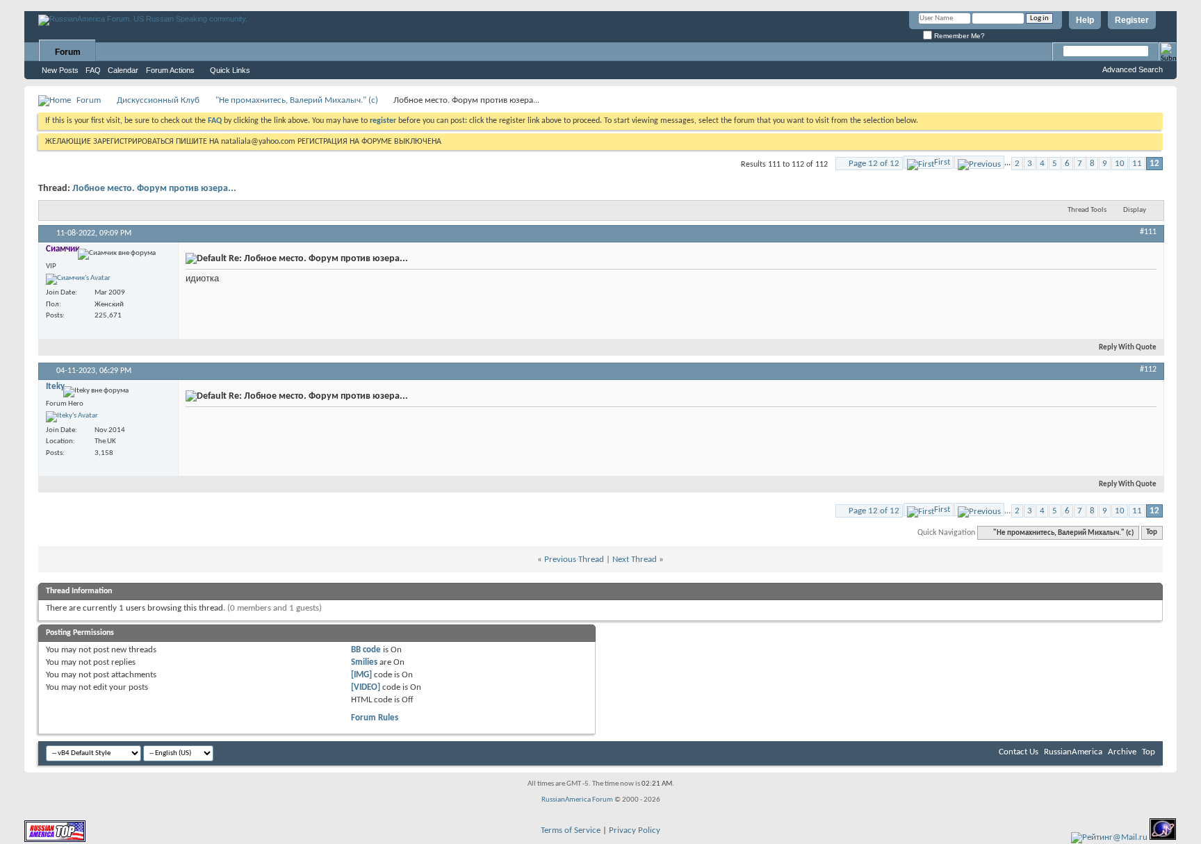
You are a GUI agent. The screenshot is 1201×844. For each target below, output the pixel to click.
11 (1137, 163)
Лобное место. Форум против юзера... (154, 188)
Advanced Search (1132, 69)
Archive (1122, 751)
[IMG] (361, 674)
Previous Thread (574, 559)
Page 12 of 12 (874, 163)
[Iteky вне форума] (72, 416)
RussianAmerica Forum (577, 800)
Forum (68, 52)
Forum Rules (374, 717)
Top (1151, 533)
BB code (366, 649)
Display (1134, 210)
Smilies (364, 662)
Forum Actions (170, 70)
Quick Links (230, 70)
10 (1120, 163)
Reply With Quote (1128, 347)
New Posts (60, 70)
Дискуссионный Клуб (158, 100)
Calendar (123, 70)
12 (1154, 163)
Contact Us (1018, 751)
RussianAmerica (1073, 751)
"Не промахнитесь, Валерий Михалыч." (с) (296, 100)
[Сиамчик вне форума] (78, 279)
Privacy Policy (634, 830)
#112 (1148, 369)
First (942, 162)
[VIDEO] (365, 687)
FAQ (93, 70)
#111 (1148, 232)
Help (1085, 20)
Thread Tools (1087, 210)
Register (1132, 20)
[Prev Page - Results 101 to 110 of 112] (979, 162)
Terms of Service (570, 830)
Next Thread (634, 559)
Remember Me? (958, 36)
